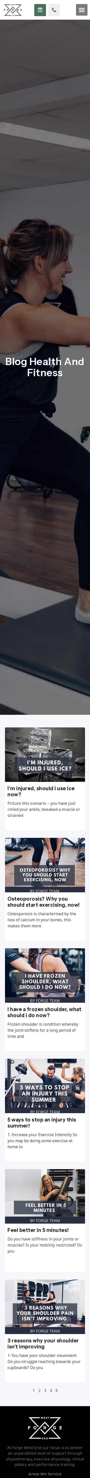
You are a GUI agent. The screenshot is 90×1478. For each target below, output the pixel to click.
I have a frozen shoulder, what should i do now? (44, 1012)
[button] (82, 10)
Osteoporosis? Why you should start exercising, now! (44, 902)
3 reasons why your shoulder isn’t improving (43, 1344)
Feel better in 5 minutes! (38, 1230)
